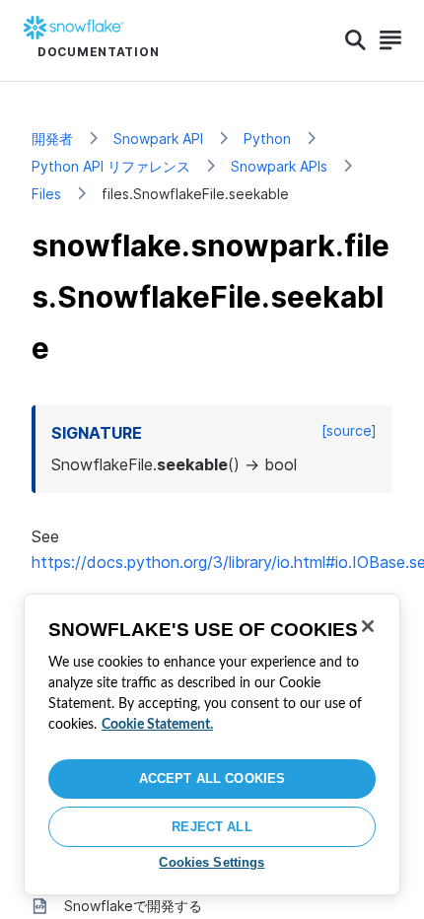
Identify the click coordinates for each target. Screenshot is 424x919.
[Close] (367, 626)
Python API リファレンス (111, 166)
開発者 (52, 138)
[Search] (355, 40)
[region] (212, 744)
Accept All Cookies (212, 778)
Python (267, 138)
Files (46, 193)
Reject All (211, 826)
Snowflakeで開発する (133, 905)
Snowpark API (158, 138)
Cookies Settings (211, 862)
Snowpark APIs (279, 166)
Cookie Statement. (157, 725)
